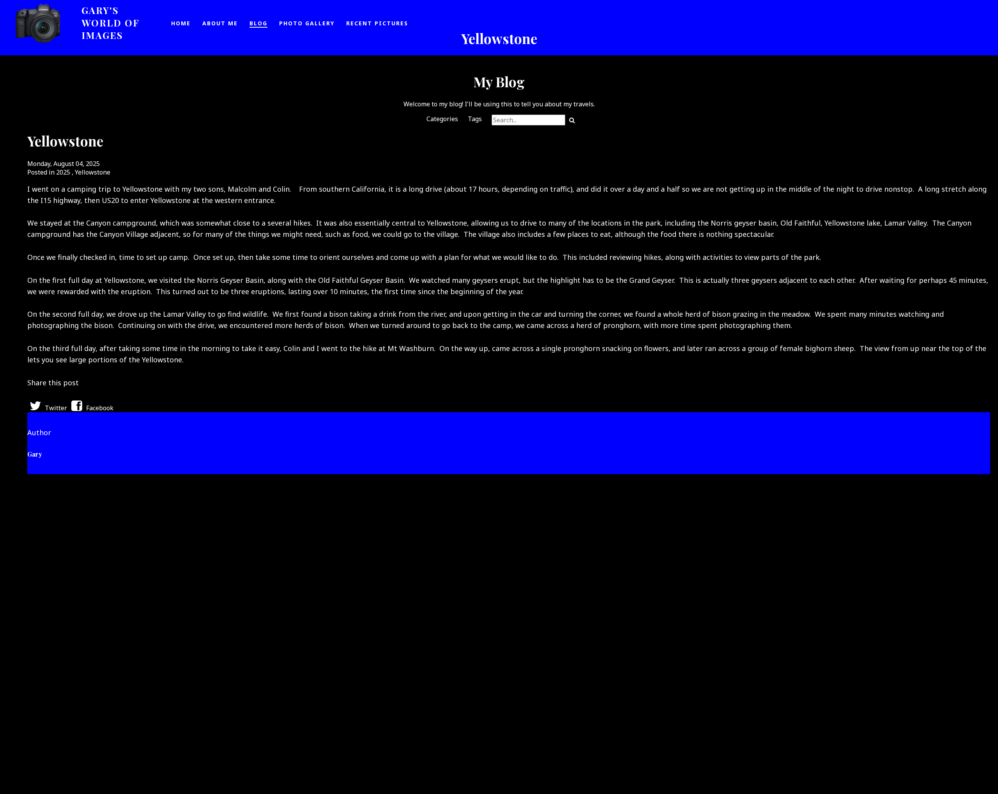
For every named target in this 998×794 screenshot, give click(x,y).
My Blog (499, 81)
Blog (258, 23)
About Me (220, 23)
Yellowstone (92, 172)
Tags (475, 119)
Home (181, 23)
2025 (63, 172)
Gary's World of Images (110, 22)
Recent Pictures (377, 23)
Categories (442, 119)
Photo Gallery (306, 23)
